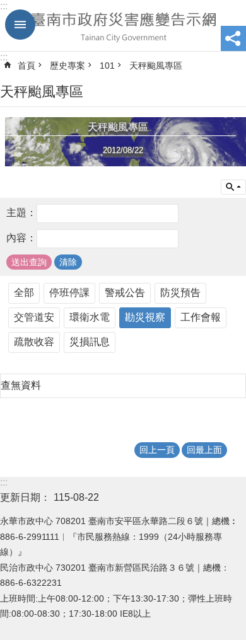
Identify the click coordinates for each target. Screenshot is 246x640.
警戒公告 (125, 292)
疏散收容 (34, 341)
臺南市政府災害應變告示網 (123, 26)
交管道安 (34, 317)
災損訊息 (89, 341)
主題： (21, 212)
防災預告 (180, 292)
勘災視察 (145, 317)
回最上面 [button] (204, 450)
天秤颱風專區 (155, 65)
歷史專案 (67, 65)
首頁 (26, 65)
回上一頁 (157, 450)
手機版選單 (20, 24)
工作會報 (200, 317)
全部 (24, 292)
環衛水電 (89, 317)
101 (107, 65)
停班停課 (69, 292)
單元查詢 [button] (233, 187)
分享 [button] (233, 38)
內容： (21, 237)
